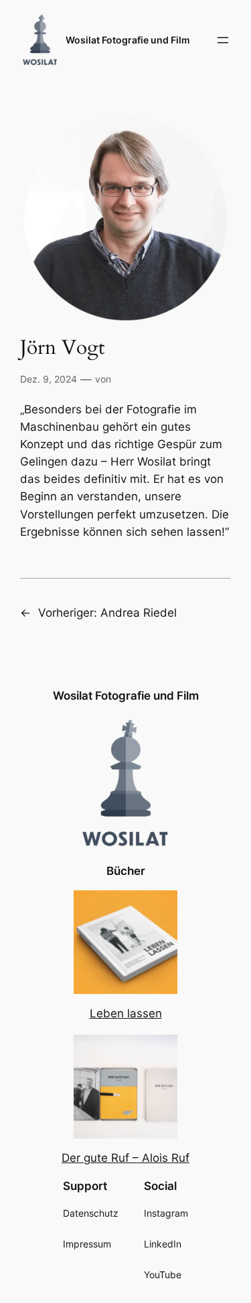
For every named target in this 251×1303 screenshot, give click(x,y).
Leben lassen (126, 1013)
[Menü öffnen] (223, 40)
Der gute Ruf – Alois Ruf (125, 1158)
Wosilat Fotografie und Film (128, 39)
